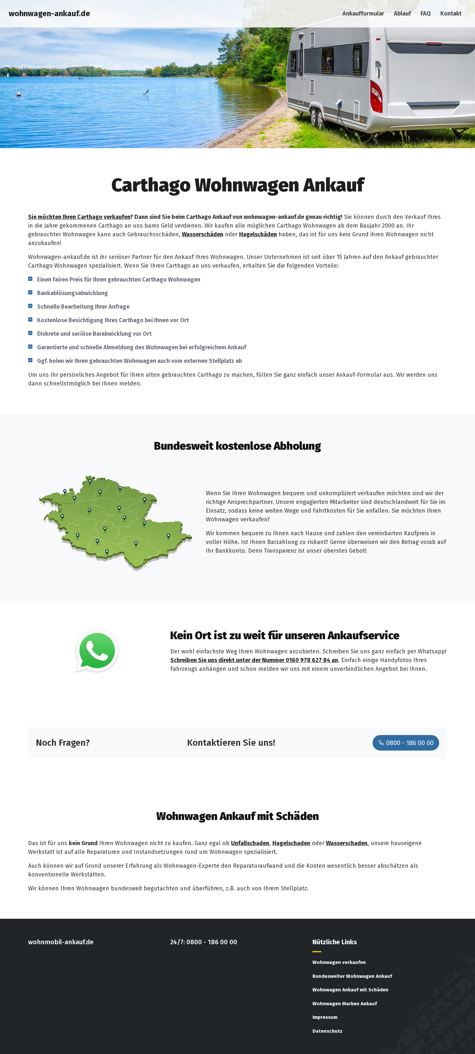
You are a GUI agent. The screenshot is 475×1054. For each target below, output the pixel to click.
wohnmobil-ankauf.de (60, 942)
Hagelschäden (258, 234)
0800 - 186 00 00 (409, 743)
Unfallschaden (250, 843)
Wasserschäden (202, 234)
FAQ (426, 13)
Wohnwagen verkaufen (339, 962)
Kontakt (450, 13)
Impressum (324, 1017)
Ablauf (402, 13)
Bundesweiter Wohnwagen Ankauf (352, 976)
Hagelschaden (291, 843)
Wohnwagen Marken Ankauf (344, 1004)
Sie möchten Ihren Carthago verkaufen (79, 216)
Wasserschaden (346, 843)
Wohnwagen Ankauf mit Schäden (350, 990)
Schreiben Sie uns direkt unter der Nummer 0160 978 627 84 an (254, 660)
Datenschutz (327, 1031)
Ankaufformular (363, 13)
